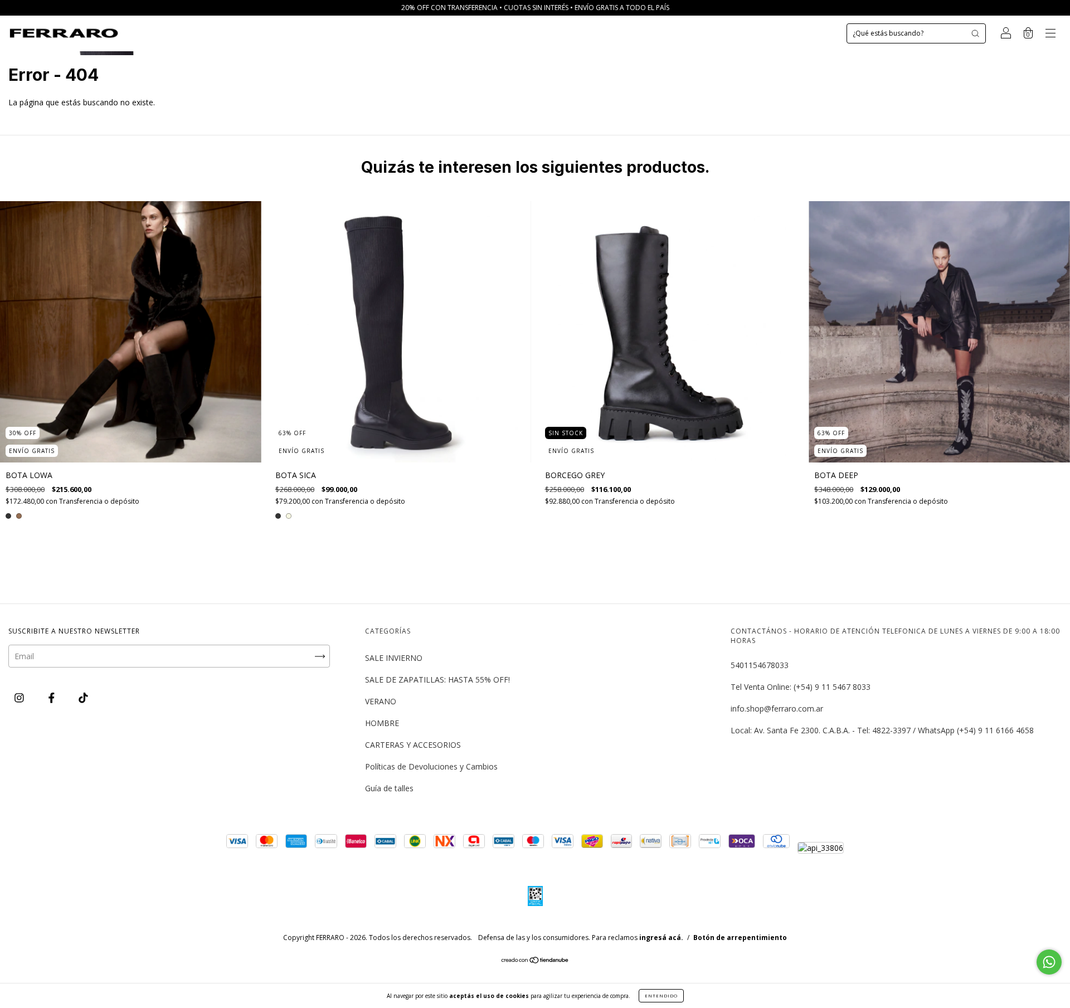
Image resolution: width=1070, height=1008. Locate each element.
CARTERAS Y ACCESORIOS (413, 744)
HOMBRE (382, 723)
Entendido (661, 995)
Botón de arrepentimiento (740, 937)
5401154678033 (760, 665)
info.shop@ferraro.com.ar (777, 708)
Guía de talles (389, 788)
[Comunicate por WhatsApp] (1049, 962)
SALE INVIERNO (393, 657)
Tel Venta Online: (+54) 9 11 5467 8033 (800, 686)
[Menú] (1050, 34)
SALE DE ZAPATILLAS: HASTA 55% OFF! (437, 679)
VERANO (380, 701)
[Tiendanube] (535, 961)
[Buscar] (975, 33)
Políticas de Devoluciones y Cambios (431, 766)
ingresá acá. (661, 937)
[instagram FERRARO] (20, 697)
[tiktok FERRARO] (83, 697)
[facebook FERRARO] (53, 697)
